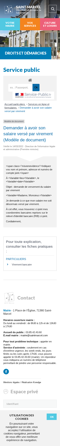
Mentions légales (11, 382)
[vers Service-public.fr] (33, 96)
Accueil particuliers (15, 104)
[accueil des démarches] (30, 80)
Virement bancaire (22, 264)
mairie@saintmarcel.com (34, 335)
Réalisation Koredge (31, 382)
